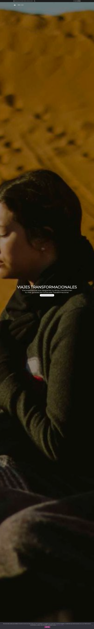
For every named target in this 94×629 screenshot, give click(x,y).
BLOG (22, 4)
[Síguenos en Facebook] (73, 1)
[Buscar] (34, 1)
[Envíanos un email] (77, 1)
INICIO (19, 4)
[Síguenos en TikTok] (76, 1)
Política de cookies (60, 624)
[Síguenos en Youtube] (78, 1)
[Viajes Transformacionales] (14, 5)
